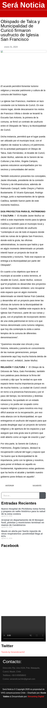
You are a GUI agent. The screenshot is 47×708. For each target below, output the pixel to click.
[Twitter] (23, 705)
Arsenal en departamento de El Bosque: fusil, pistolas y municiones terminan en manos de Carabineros (22, 522)
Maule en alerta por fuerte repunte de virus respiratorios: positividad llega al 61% (22, 534)
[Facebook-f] (17, 705)
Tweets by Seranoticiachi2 (13, 652)
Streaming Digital (36, 696)
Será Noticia (23, 5)
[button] (23, 13)
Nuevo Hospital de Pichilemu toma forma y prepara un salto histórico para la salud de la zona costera (23, 511)
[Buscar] (42, 495)
